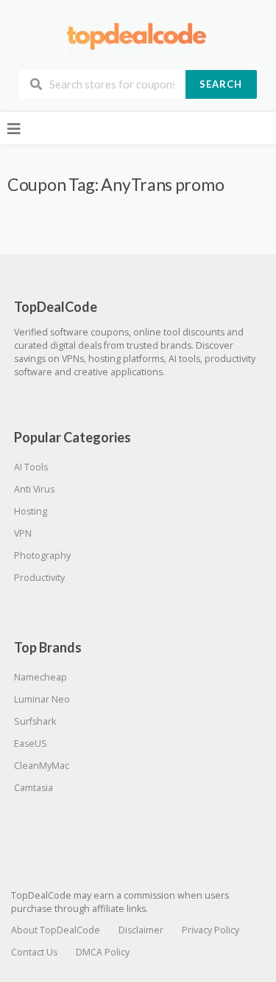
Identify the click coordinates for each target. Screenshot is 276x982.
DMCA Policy (103, 952)
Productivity (39, 577)
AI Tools (31, 467)
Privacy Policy (210, 930)
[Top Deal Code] (138, 36)
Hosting (30, 511)
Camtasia (33, 787)
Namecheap (40, 677)
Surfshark (35, 721)
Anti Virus (34, 489)
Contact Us (34, 952)
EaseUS (30, 743)
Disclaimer (140, 930)
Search (220, 84)
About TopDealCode (55, 930)
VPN (23, 533)
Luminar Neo (42, 699)
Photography (42, 555)
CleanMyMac (41, 765)
